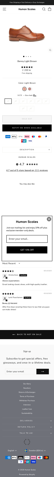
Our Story (27, 384)
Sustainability (27, 413)
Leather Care (27, 409)
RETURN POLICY (26, 427)
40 (16, 101)
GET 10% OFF (27, 249)
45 (23, 108)
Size (25, 95)
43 (38, 101)
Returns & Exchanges (27, 392)
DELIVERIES (26, 421)
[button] (27, 67)
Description (27, 150)
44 (46, 101)
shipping (29, 73)
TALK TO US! (26, 433)
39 (8, 101)
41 (23, 101)
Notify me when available (27, 128)
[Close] (49, 219)
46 (31, 108)
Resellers (27, 388)
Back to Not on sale (29, 334)
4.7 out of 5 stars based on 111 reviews (27, 170)
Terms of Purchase (27, 396)
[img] (8, 271)
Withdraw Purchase (27, 400)
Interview (27, 405)
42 (31, 101)
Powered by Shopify (27, 474)
